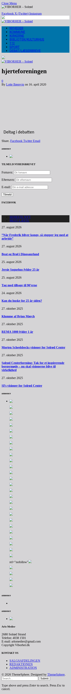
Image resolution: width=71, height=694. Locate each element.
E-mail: (6, 187)
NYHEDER (16, 28)
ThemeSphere (56, 674)
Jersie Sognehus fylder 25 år (20, 269)
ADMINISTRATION (23, 667)
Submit (44, 678)
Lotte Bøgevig (15, 84)
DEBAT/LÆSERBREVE (25, 51)
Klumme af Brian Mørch (18, 316)
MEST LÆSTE (19, 220)
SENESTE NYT (20, 217)
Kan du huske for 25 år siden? (22, 300)
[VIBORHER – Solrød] (17, 21)
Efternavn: (8, 179)
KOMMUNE (17, 32)
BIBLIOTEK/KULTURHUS (26, 39)
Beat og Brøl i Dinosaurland (20, 254)
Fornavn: (7, 172)
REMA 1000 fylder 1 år (17, 331)
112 (12, 43)
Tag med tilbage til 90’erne (19, 285)
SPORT (14, 47)
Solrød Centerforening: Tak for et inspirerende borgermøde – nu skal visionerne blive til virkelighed (33, 366)
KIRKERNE (16, 36)
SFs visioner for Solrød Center (22, 385)
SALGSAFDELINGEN (24, 660)
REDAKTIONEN (21, 664)
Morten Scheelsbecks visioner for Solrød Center (33, 347)
